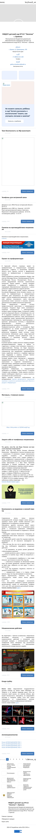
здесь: (19, 588)
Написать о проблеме (14, 121)
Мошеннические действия (12, 628)
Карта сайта (5, 821)
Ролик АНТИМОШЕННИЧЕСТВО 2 (11, 744)
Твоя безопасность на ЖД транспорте (16, 131)
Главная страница (7, 816)
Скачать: (4, 238)
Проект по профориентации (12, 259)
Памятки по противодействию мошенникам (18, 228)
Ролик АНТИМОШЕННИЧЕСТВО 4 (11, 747)
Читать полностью (27, 191)
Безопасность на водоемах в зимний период (18, 510)
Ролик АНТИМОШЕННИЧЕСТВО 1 (11, 742)
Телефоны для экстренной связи (14, 197)
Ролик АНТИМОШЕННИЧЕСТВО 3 (11, 745)
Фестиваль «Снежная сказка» (13, 395)
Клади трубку (7, 681)
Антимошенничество (10, 735)
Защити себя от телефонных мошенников (18, 440)
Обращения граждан (8, 819)
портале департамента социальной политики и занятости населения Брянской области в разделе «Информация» (18, 381)
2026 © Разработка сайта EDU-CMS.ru (18, 827)
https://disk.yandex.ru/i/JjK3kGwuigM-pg (18, 427)
